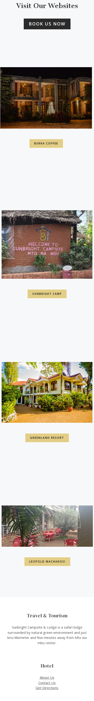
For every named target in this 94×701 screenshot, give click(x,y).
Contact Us (47, 682)
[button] (47, 24)
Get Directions (47, 687)
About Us (47, 677)
